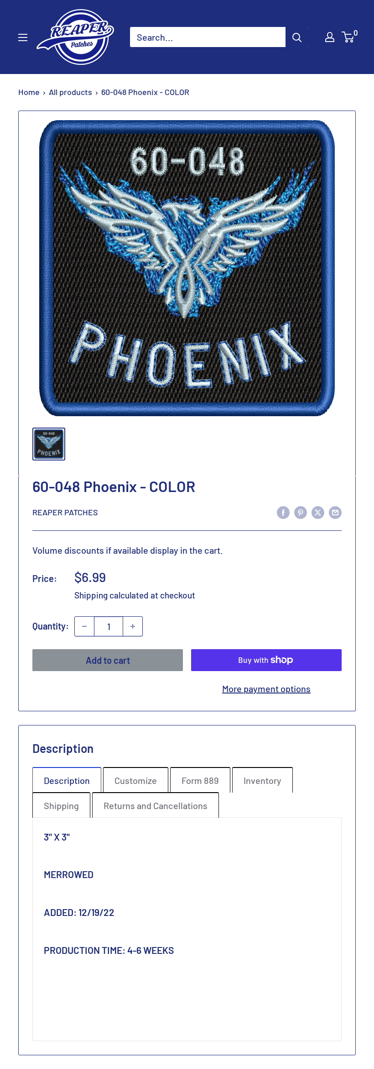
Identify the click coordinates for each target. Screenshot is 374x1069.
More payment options (266, 688)
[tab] (66, 780)
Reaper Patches (65, 512)
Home (29, 92)
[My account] (329, 37)
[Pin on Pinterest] (300, 511)
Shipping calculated (111, 595)
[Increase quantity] (132, 626)
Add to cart (108, 660)
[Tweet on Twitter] (318, 511)
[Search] (297, 37)
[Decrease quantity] (84, 626)
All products (70, 92)
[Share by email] (335, 511)
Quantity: (50, 625)
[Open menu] (22, 37)
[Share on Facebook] (283, 511)
